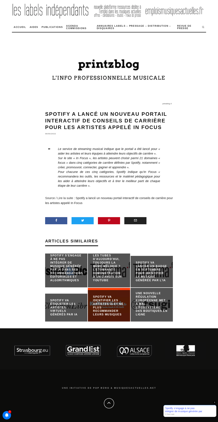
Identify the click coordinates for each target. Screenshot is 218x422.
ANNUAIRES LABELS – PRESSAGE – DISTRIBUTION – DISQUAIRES (134, 27)
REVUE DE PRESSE (184, 27)
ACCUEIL (20, 27)
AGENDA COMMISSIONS (76, 27)
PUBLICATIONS (52, 27)
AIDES (34, 27)
